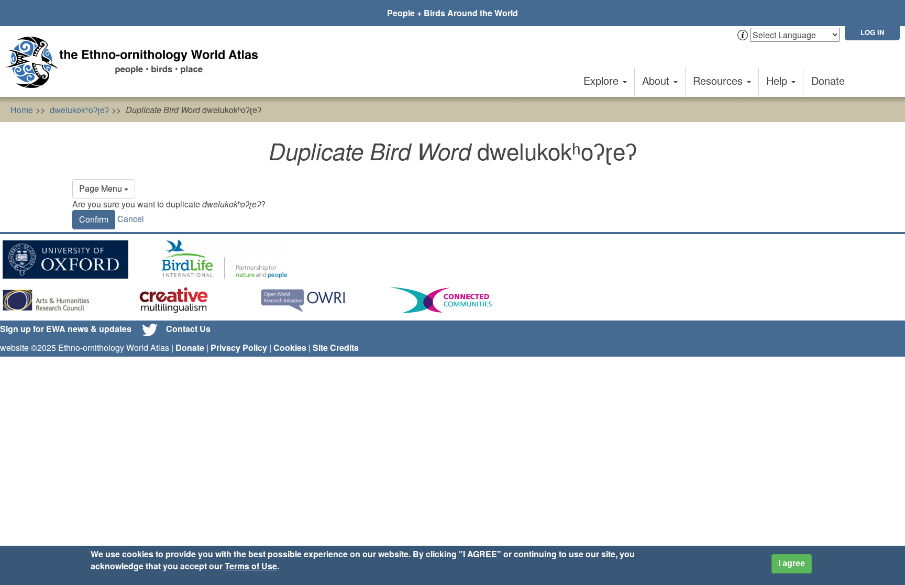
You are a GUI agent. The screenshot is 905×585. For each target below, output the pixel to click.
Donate (828, 80)
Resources (719, 80)
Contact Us (188, 329)
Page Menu (101, 188)
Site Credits (336, 347)
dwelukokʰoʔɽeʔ (79, 110)
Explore (602, 80)
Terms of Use (251, 566)
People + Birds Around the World (452, 13)
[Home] (136, 62)
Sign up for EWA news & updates (65, 329)
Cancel (130, 219)
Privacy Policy (239, 347)
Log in (872, 32)
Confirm (93, 219)
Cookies (289, 347)
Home (21, 110)
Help (778, 80)
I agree (791, 563)
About (657, 80)
